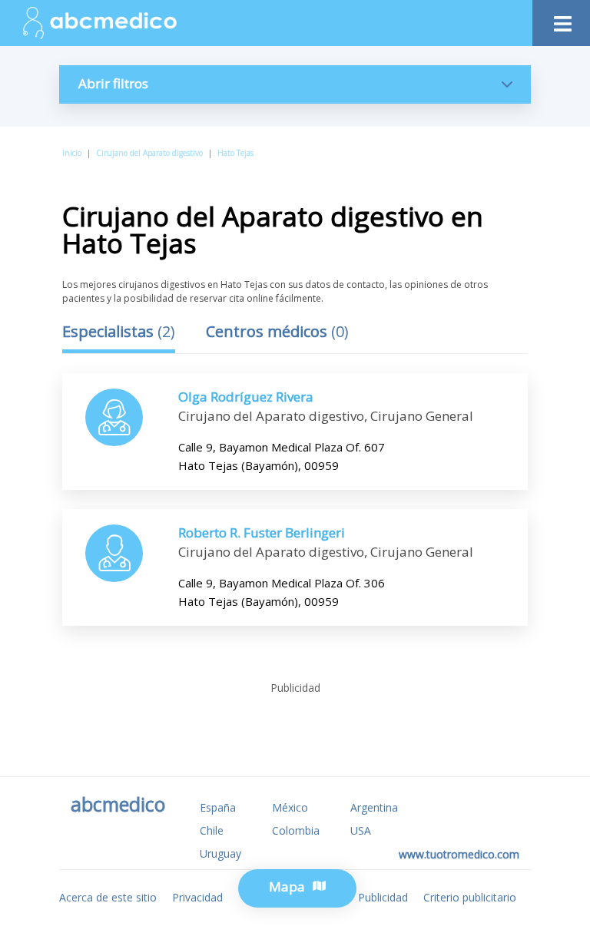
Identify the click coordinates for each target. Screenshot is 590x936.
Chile (212, 830)
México (290, 807)
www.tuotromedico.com (459, 854)
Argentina (374, 807)
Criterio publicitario (469, 897)
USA (360, 830)
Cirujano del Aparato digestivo (149, 152)
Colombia (296, 830)
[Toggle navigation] (561, 19)
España (218, 807)
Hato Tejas (235, 152)
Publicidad (383, 897)
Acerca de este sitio (108, 897)
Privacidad (197, 897)
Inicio (71, 152)
